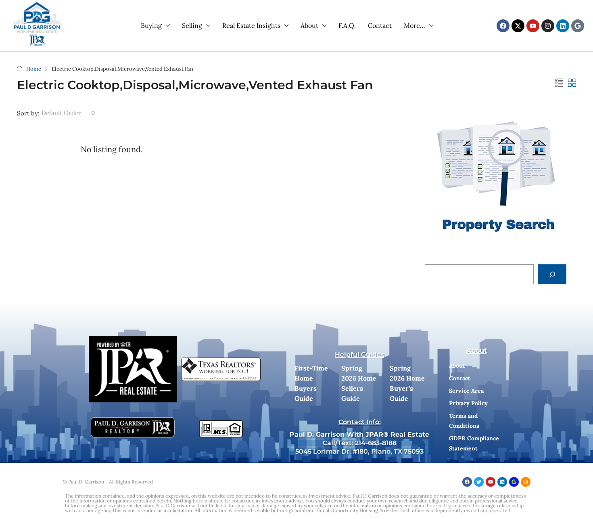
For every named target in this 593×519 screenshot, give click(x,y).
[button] (559, 83)
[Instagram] (547, 25)
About (309, 25)
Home (33, 68)
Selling (192, 25)
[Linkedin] (562, 25)
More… (414, 25)
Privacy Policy (468, 403)
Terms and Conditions (464, 420)
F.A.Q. (347, 25)
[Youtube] (532, 25)
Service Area (466, 390)
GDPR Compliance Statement (474, 443)
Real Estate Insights (251, 25)
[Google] (577, 25)
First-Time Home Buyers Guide (311, 383)
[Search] (552, 274)
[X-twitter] (518, 25)
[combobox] (68, 113)
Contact (380, 25)
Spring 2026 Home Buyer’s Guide (407, 383)
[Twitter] (479, 482)
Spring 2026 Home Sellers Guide (358, 383)
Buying (151, 25)
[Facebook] (503, 25)
